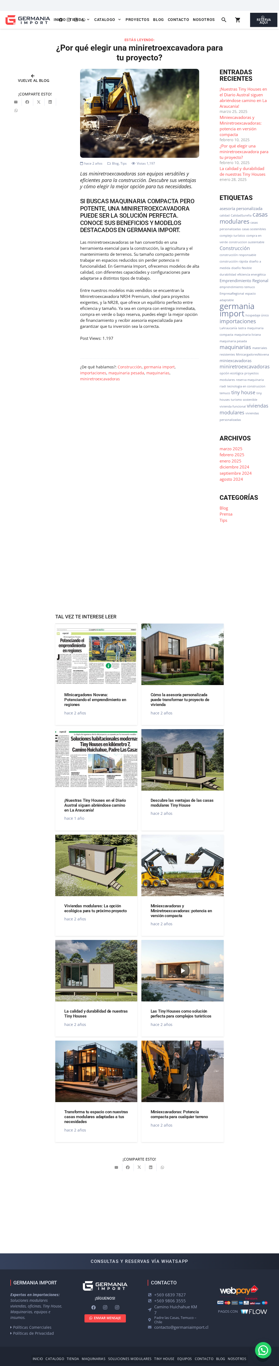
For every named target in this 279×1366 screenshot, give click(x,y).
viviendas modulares (244, 409)
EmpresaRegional (232, 293)
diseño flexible (241, 268)
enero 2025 (230, 461)
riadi (223, 386)
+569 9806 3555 (170, 1300)
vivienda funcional (233, 406)
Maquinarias (93, 1358)
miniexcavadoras (235, 360)
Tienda (73, 1358)
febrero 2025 (232, 454)
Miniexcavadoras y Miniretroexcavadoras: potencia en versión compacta (241, 126)
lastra (242, 328)
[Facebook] (93, 1307)
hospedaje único (257, 315)
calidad (225, 215)
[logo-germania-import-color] (27, 20)
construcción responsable (238, 255)
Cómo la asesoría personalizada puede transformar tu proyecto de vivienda (180, 699)
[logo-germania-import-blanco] (105, 1286)
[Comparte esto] (27, 102)
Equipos (184, 1358)
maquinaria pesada (126, 373)
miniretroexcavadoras (100, 379)
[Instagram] (105, 1307)
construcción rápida (234, 261)
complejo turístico (232, 236)
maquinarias (157, 373)
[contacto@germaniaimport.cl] (151, 1327)
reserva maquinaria (250, 380)
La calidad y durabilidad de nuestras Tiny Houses (242, 171)
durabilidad (228, 274)
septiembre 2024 (236, 473)
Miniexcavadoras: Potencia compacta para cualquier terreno (179, 1114)
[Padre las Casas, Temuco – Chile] (151, 1320)
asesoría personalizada (241, 208)
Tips (123, 163)
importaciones (93, 373)
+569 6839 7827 (170, 1294)
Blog (115, 163)
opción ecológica (231, 373)
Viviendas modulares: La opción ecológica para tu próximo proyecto (95, 908)
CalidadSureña (241, 215)
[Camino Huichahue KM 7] (151, 1310)
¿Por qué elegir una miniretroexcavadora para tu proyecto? (244, 151)
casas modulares (244, 217)
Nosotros (237, 1358)
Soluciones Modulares (130, 1358)
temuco (225, 393)
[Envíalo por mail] (16, 102)
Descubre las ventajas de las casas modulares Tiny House (182, 803)
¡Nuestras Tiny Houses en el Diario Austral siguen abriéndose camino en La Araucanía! (243, 97)
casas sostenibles (254, 229)
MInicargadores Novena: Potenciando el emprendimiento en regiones (95, 699)
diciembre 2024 (234, 467)
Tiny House (164, 1358)
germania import (159, 367)
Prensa (226, 514)
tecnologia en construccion (246, 386)
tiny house (243, 392)
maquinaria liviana (247, 335)
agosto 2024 (231, 479)
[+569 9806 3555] (151, 1301)
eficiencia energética (251, 274)
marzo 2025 (231, 448)
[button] (88, 19)
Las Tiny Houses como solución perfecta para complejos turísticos (181, 1014)
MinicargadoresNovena (252, 354)
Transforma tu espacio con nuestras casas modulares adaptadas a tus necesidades (96, 1116)
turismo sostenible (244, 400)
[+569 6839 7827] (151, 1295)
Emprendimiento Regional (244, 280)
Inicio (38, 1358)
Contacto (204, 1358)
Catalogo (55, 1358)
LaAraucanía (228, 328)
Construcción (130, 367)
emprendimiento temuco (237, 287)
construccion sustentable (246, 242)
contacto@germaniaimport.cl (181, 1327)
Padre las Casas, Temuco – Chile (175, 1319)
